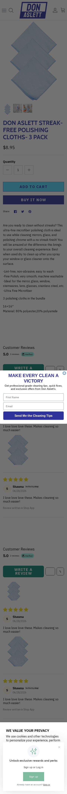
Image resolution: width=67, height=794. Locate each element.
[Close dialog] (64, 373)
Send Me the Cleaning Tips (33, 415)
